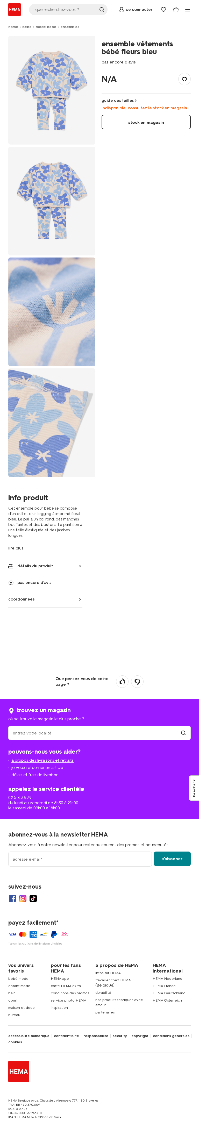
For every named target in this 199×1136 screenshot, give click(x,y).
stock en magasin (146, 122)
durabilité (103, 992)
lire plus (16, 548)
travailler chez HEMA (113, 980)
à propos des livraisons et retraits (42, 760)
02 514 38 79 (20, 797)
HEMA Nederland (167, 978)
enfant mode (19, 986)
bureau (14, 1015)
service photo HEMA (68, 1000)
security (120, 1036)
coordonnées (21, 599)
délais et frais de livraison (35, 774)
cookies (15, 1042)
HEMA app (60, 978)
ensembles (69, 27)
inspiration (59, 1007)
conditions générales (171, 1036)
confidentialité (66, 1036)
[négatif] (137, 681)
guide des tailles (118, 100)
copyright (139, 1036)
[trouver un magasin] (183, 733)
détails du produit (35, 565)
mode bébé (46, 27)
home (13, 27)
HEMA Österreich (167, 1000)
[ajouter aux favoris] (184, 79)
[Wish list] (163, 9)
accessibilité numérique (28, 1036)
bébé (27, 27)
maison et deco (21, 1007)
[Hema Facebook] (12, 898)
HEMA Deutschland (169, 993)
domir (13, 1000)
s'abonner (172, 858)
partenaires (105, 1012)
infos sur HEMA (108, 973)
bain (12, 993)
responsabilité (95, 1036)
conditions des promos (70, 993)
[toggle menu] (187, 9)
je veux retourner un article (37, 767)
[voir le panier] (176, 9)
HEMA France (164, 986)
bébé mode (18, 978)
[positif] (122, 681)
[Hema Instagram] (22, 898)
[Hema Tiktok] (33, 898)
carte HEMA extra (66, 986)
